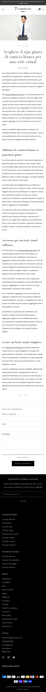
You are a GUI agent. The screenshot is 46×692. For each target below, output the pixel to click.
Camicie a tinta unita (10, 534)
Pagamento (6, 579)
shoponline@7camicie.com (12, 638)
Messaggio (6, 434)
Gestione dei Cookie (9, 619)
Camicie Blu (6, 523)
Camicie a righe (8, 538)
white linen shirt (23, 46)
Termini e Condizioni (9, 608)
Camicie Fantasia (8, 545)
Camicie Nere (7, 527)
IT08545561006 (8, 641)
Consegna (6, 582)
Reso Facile (6, 615)
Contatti (5, 604)
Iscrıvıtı (23, 501)
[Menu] (3, 10)
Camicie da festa (8, 567)
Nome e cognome (9, 414)
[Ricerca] (43, 9)
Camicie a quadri (8, 541)
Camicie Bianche (8, 519)
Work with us (7, 626)
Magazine (5, 597)
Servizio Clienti (7, 590)
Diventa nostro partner (10, 666)
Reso (4, 586)
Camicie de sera (8, 556)
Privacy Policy (7, 623)
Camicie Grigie (7, 530)
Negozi (4, 593)
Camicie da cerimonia (10, 560)
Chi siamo (6, 601)
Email (4, 424)
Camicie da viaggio (9, 564)
